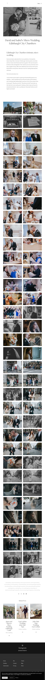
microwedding (7, 584)
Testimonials (5, 665)
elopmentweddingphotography (26, 590)
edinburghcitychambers (25, 582)
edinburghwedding (35, 582)
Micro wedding (9, 632)
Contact (15, 663)
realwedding (8, 582)
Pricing (14, 665)
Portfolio (5, 663)
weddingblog (18, 588)
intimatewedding (8, 586)
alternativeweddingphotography (34, 584)
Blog (22, 663)
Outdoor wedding (22, 629)
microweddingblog (25, 588)
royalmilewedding (22, 584)
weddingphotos (11, 588)
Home (4, 660)
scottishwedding (14, 584)
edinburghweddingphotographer (33, 586)
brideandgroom (33, 588)
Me (14, 660)
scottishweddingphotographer (19, 586)
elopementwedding (15, 582)
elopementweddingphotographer (12, 590)
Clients (22, 660)
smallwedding (37, 590)
